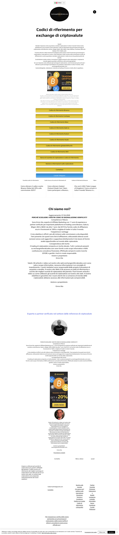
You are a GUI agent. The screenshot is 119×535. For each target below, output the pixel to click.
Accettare (111, 532)
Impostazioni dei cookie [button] (91, 532)
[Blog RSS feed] (94, 12)
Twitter (92, 485)
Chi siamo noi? (79, 489)
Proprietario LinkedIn (59, 452)
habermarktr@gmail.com (55, 486)
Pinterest (92, 489)
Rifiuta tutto (102, 532)
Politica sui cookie (79, 501)
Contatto (50, 490)
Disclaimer (79, 495)
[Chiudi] (117, 532)
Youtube (92, 487)
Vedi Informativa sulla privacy (49, 533)
